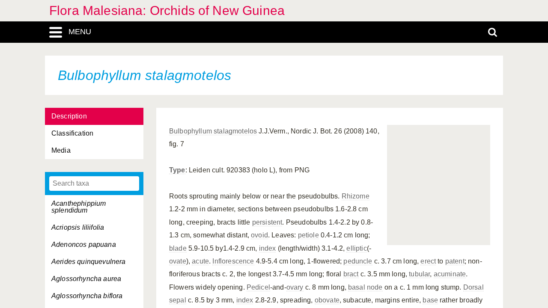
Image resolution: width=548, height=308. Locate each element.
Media (61, 150)
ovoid (259, 235)
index (267, 248)
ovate (177, 261)
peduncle (357, 261)
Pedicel (258, 287)
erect (428, 261)
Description (69, 116)
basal (356, 287)
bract (351, 274)
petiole (308, 235)
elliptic (356, 248)
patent (455, 261)
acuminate (450, 274)
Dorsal (473, 287)
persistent (267, 222)
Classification (72, 133)
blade (178, 248)
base (430, 300)
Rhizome (355, 196)
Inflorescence (233, 261)
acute (200, 261)
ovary (295, 287)
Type (177, 170)
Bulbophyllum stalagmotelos (213, 131)
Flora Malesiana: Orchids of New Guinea (167, 10)
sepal (177, 300)
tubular (419, 274)
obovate (327, 300)
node (375, 287)
